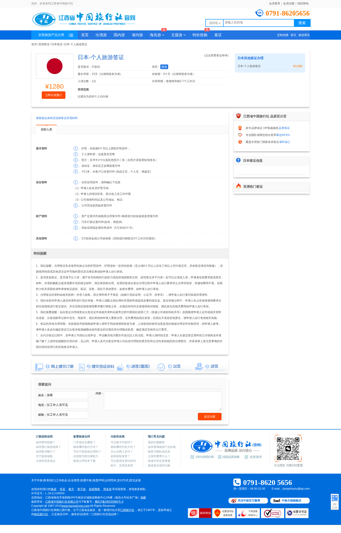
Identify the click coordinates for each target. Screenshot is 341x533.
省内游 (137, 35)
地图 (143, 497)
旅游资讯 (304, 35)
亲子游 (81, 489)
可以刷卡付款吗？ (122, 442)
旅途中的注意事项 (159, 460)
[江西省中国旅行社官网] (89, 26)
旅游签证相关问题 (159, 465)
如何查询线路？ (45, 442)
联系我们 (49, 480)
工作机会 (61, 480)
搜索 (302, 23)
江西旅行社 (127, 510)
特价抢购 (201, 33)
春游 (53, 489)
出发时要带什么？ (159, 456)
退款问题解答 (156, 442)
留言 (293, 35)
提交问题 (209, 416)
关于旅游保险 (44, 456)
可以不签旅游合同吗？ (87, 451)
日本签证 (56, 44)
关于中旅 (36, 480)
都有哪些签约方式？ (85, 447)
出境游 (101, 35)
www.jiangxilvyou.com (76, 505)
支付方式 (123, 480)
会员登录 (274, 3)
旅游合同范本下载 (84, 460)
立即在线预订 (53, 95)
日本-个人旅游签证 (75, 44)
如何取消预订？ (45, 451)
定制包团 (282, 35)
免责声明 (98, 480)
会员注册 (288, 3)
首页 (85, 35)
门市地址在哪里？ (84, 442)
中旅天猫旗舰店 (291, 500)
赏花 (62, 489)
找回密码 (303, 3)
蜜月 (71, 489)
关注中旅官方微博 (249, 500)
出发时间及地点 (45, 460)
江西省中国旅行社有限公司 (62, 501)
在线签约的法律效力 (85, 456)
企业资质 (73, 480)
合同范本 (110, 480)
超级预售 (94, 489)
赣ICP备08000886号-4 (109, 501)
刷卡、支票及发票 (122, 465)
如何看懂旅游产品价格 (162, 447)
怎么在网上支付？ (122, 451)
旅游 (164, 66)
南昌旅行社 (41, 514)
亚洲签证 (44, 44)
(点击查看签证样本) (216, 55)
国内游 (119, 35)
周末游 (107, 489)
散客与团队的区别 (159, 451)
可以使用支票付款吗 (123, 460)
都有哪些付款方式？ (123, 447)
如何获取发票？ (120, 456)
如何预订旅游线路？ (48, 447)
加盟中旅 (86, 480)
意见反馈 (135, 480)
